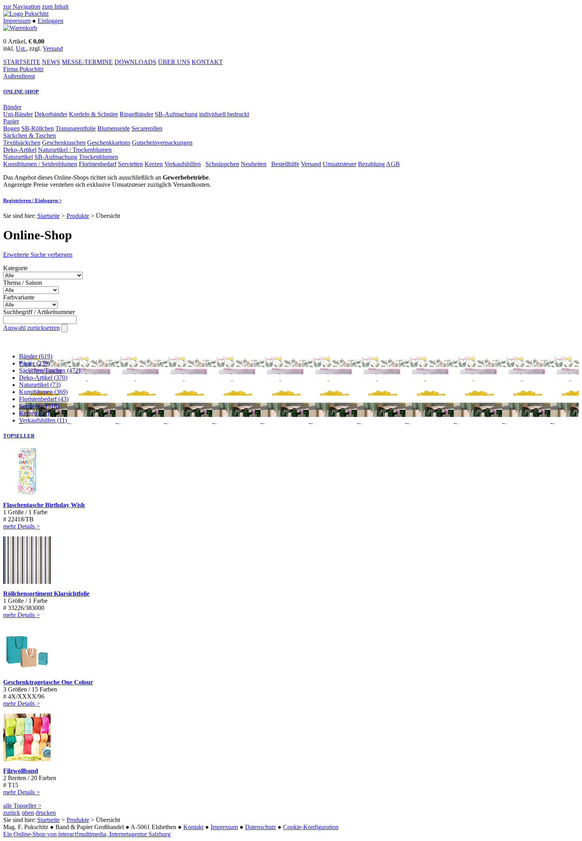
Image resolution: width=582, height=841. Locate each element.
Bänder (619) (35, 356)
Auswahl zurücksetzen (31, 327)
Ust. (21, 48)
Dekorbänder (50, 114)
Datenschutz (260, 827)
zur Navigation (21, 6)
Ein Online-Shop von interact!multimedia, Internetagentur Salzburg (87, 834)
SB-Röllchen (37, 128)
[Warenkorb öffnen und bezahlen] (20, 28)
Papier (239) (34, 363)
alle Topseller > (22, 805)
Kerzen (154, 164)
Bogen (11, 128)
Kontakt (193, 827)
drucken (46, 812)
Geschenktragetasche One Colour (48, 682)
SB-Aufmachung (176, 114)
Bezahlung (371, 164)
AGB (393, 164)
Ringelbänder (136, 114)
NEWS (51, 62)
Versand (53, 48)
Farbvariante (18, 297)
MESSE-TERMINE (87, 62)
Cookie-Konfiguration (311, 827)
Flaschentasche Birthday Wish (44, 505)
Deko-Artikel (19, 149)
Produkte (78, 215)
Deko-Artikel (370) (43, 377)
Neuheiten (253, 164)
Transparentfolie (75, 128)
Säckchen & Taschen (29, 135)
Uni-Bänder (18, 114)
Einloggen (50, 20)
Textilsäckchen (21, 142)
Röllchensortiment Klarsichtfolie (46, 593)
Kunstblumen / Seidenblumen (40, 164)
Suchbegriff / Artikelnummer (39, 312)
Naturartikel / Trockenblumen (75, 149)
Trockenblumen (98, 156)
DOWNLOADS (135, 62)
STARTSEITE (21, 62)
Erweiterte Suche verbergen (37, 254)
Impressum (16, 20)
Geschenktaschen (64, 142)
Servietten (130, 164)
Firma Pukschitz (23, 69)
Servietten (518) (39, 406)
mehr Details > (21, 526)
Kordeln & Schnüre (93, 114)
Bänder (12, 107)
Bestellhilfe (285, 164)
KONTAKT (207, 62)
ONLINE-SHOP (21, 92)
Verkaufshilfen (182, 164)
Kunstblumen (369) (43, 391)
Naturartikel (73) (40, 384)
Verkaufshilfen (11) (43, 420)
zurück (11, 812)
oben (28, 812)
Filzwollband (20, 770)
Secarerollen (146, 128)
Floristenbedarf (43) (43, 399)
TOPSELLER (18, 436)
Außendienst (19, 76)
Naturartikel (18, 156)
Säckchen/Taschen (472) (49, 370)
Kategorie (15, 268)
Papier (11, 121)
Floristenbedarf (97, 164)
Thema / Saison (22, 282)
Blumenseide (113, 128)
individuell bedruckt (224, 114)
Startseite (48, 215)
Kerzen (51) (34, 413)
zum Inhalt (55, 6)
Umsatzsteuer (339, 164)
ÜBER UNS (174, 62)
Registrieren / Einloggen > (32, 200)
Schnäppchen (222, 164)
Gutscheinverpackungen (162, 142)
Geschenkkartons (108, 142)
